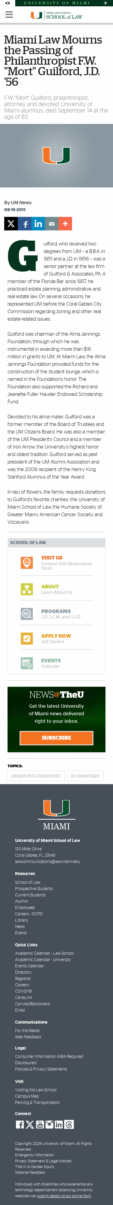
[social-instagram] (49, 1124)
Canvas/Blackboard (32, 1004)
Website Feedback (30, 1173)
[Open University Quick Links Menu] (105, 3)
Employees (25, 908)
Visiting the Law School (36, 1090)
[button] (100, 1188)
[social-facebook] (20, 1124)
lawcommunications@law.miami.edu (47, 862)
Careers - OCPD (28, 914)
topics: (15, 766)
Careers (22, 985)
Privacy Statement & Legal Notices (43, 1161)
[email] (51, 223)
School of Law (27, 882)
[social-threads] (69, 1124)
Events (21, 933)
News (20, 927)
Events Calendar (29, 966)
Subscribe (56, 738)
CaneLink (23, 998)
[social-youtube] (40, 1124)
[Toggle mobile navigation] (9, 14)
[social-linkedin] (59, 1124)
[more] (65, 223)
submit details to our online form (64, 1196)
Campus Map (27, 1096)
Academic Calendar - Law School (44, 953)
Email (20, 1010)
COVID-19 (23, 991)
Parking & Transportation (37, 1103)
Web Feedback (28, 1037)
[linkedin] (38, 223)
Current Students (30, 895)
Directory (23, 972)
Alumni (21, 901)
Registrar (23, 979)
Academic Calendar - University (43, 960)
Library (21, 920)
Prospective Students (34, 889)
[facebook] (24, 223)
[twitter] (11, 223)
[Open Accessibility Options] (7, 3)
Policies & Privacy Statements (41, 1069)
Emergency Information (34, 1155)
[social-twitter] (30, 1124)
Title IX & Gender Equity (35, 1167)
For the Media (27, 1031)
